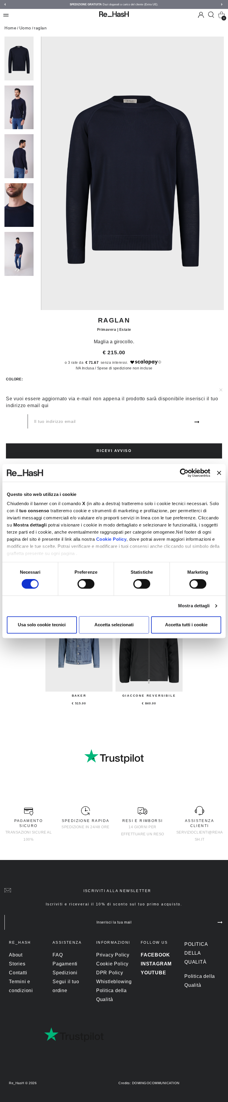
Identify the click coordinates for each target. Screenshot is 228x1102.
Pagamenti (65, 963)
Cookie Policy (111, 539)
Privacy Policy (112, 954)
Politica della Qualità (196, 953)
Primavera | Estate (114, 330)
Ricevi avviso (114, 451)
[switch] (85, 584)
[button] (223, 5)
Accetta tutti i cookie (186, 624)
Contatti (18, 972)
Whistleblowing (114, 981)
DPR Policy (109, 972)
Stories (17, 963)
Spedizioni (65, 972)
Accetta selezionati (114, 624)
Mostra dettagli (194, 605)
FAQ (58, 954)
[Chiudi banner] (219, 473)
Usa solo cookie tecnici (42, 624)
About (16, 954)
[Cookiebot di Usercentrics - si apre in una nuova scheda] (184, 472)
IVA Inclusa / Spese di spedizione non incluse (114, 368)
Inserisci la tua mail (114, 922)
